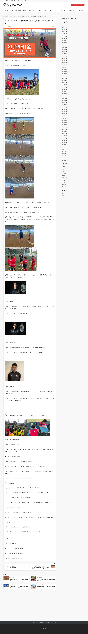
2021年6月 (64, 158)
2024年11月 (64, 71)
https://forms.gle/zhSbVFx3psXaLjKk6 (15, 507)
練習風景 (64, 184)
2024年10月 (64, 73)
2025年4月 (64, 60)
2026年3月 (64, 36)
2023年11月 (64, 96)
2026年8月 (64, 25)
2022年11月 (64, 122)
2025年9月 (64, 49)
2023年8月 (64, 102)
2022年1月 (64, 144)
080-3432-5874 (77, 5)
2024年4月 (64, 87)
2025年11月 (64, 45)
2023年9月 (64, 100)
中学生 (63, 175)
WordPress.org (65, 200)
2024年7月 (64, 80)
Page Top (44, 628)
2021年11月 (64, 147)
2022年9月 (64, 127)
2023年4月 (64, 111)
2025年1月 (64, 67)
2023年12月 (64, 93)
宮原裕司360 (64, 177)
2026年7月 (64, 27)
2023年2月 (64, 116)
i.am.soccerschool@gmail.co (15, 558)
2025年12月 (64, 42)
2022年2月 (64, 142)
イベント (64, 171)
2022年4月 (64, 138)
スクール (64, 173)
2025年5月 (64, 58)
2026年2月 (64, 38)
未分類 (63, 182)
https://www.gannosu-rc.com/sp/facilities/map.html (18, 478)
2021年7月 (64, 155)
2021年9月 (64, 151)
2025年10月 (64, 47)
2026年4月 (64, 33)
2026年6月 (64, 29)
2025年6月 (64, 56)
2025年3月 (64, 62)
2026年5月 (64, 31)
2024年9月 (64, 76)
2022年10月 (64, 124)
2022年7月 (64, 131)
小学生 (63, 180)
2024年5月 (64, 84)
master (53, 26)
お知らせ (64, 169)
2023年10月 (64, 98)
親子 (63, 186)
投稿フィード (65, 195)
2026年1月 (64, 40)
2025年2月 (64, 64)
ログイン (64, 193)
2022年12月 (64, 120)
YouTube (64, 166)
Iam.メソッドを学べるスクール (44, 632)
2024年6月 (64, 82)
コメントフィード (65, 197)
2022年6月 (64, 133)
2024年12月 (64, 69)
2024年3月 (64, 89)
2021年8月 (64, 153)
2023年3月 (64, 113)
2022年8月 (64, 129)
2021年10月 (64, 149)
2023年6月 (64, 107)
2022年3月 (64, 140)
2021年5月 (64, 160)
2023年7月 (64, 104)
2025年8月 (64, 51)
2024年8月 (64, 78)
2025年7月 (64, 53)
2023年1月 (64, 118)
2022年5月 (64, 135)
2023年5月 (64, 109)
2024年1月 (64, 91)
